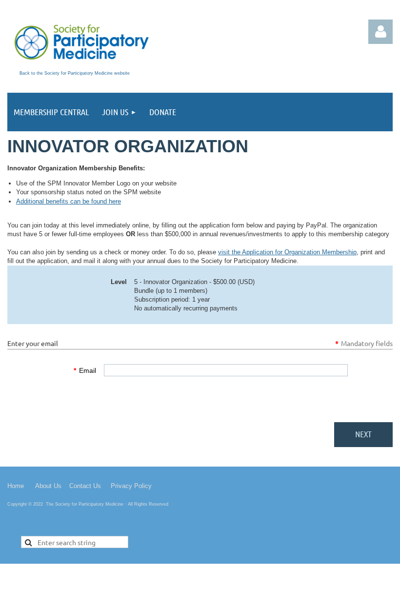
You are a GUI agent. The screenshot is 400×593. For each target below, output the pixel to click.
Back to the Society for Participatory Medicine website (75, 73)
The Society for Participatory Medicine (84, 504)
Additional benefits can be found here (68, 201)
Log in (380, 32)
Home (15, 486)
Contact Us (85, 486)
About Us (48, 486)
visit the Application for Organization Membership (287, 252)
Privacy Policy (131, 486)
